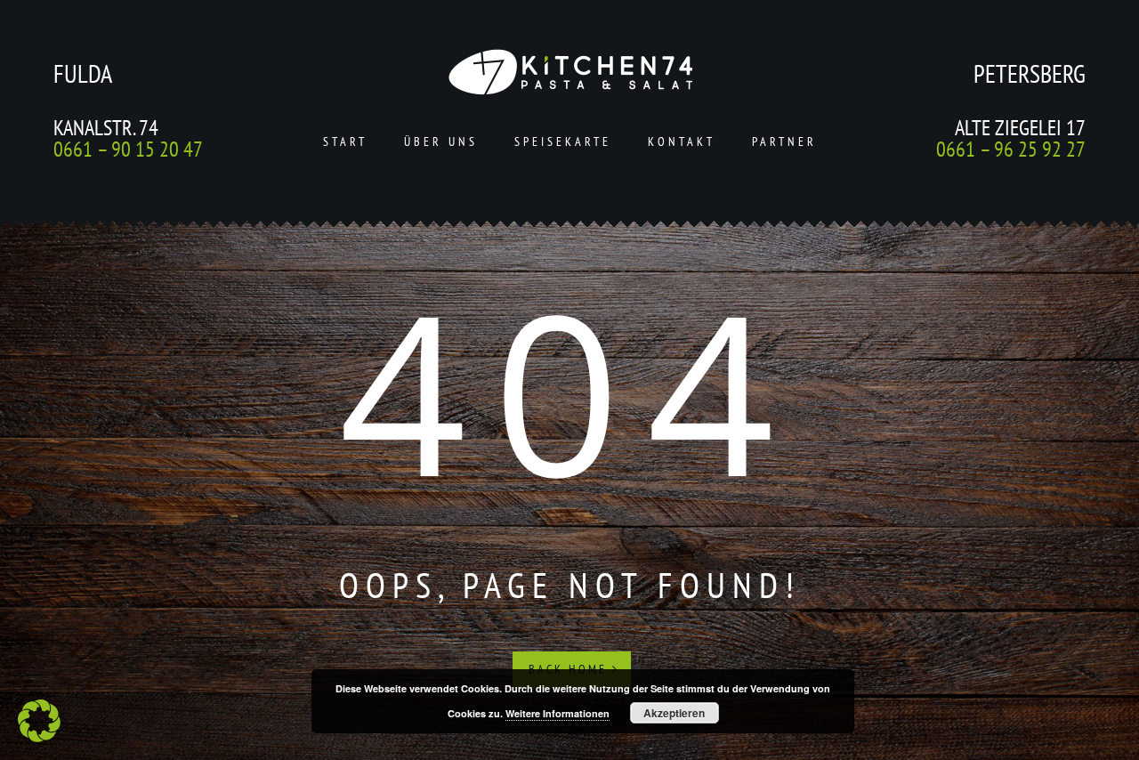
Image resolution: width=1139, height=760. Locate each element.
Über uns (441, 141)
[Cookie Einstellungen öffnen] (39, 737)
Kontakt (681, 141)
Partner (784, 141)
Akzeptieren (674, 713)
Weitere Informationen (557, 713)
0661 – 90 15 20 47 (128, 149)
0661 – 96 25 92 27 (1011, 149)
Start (345, 141)
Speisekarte (562, 141)
